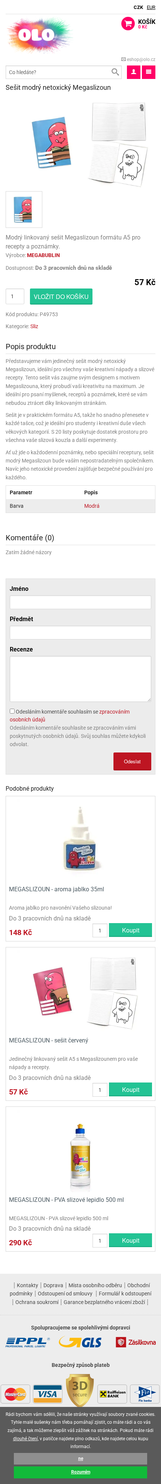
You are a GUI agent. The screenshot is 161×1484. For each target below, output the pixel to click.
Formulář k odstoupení (125, 1294)
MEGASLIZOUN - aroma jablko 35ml (56, 889)
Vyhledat (115, 72)
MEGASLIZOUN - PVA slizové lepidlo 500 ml (66, 1199)
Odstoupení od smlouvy (65, 1294)
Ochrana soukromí (36, 1302)
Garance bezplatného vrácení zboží (104, 1302)
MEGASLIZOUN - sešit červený (48, 1040)
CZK (138, 7)
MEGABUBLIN (43, 255)
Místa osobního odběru (95, 1285)
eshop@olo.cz (140, 59)
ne (80, 1458)
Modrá (92, 506)
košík (146, 24)
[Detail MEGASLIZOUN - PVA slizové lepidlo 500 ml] (80, 1150)
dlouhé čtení (25, 1438)
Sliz (34, 326)
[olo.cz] (40, 34)
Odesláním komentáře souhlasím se (70, 716)
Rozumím (80, 1472)
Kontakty (27, 1285)
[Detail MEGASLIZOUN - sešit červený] (80, 991)
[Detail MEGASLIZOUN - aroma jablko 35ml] (80, 840)
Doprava (53, 1285)
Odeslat (132, 761)
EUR (151, 7)
